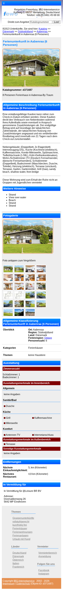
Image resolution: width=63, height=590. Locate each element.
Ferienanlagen (20, 535)
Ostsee (48, 338)
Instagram (43, 573)
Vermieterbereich (47, 553)
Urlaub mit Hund (21, 539)
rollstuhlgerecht (21, 521)
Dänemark (8, 31)
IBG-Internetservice (24, 581)
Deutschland (19, 553)
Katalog (43, 28)
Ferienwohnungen (22, 532)
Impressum (9, 583)
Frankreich (18, 566)
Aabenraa (42, 31)
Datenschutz (23, 583)
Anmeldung (44, 556)
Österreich (18, 560)
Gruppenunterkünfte (23, 518)
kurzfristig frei (20, 525)
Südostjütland (25, 31)
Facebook (43, 570)
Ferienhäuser (20, 528)
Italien (16, 563)
